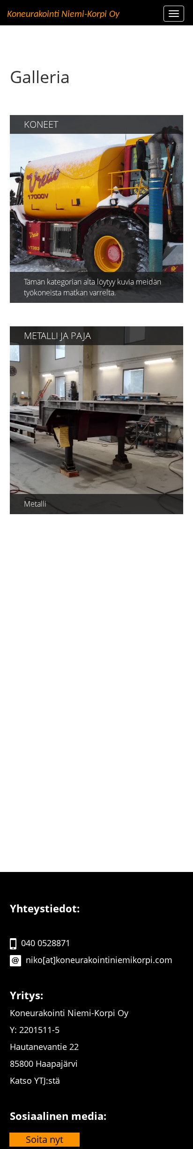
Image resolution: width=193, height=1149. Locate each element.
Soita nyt (44, 1139)
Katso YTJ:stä (35, 1080)
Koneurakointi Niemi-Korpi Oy (63, 14)
